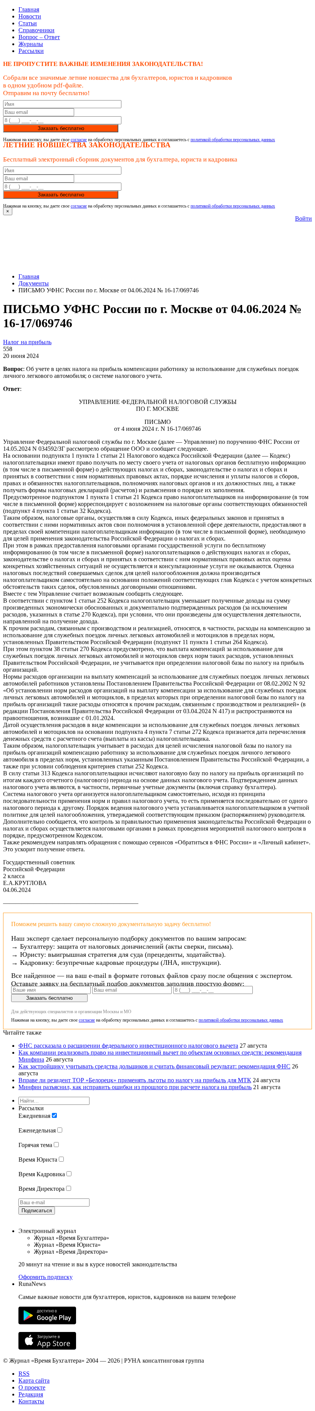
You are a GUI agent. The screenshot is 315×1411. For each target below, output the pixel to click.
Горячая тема (35, 1145)
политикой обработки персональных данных (233, 139)
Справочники (36, 30)
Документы (33, 283)
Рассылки (31, 51)
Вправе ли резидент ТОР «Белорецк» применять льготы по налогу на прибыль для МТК (134, 1080)
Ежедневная (34, 1116)
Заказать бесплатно (61, 128)
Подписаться (37, 1210)
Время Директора (41, 1188)
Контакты (31, 1401)
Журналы (30, 44)
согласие (79, 139)
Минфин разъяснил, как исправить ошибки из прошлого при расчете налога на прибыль (135, 1087)
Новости (29, 16)
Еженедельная (37, 1130)
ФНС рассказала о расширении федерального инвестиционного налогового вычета (128, 1045)
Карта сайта (34, 1380)
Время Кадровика (41, 1174)
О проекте (31, 1387)
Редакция (30, 1394)
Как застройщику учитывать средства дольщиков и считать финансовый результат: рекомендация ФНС (154, 1066)
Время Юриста (37, 1159)
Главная (28, 9)
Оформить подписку (45, 1277)
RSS (24, 1373)
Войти (303, 218)
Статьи (27, 23)
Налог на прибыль (27, 342)
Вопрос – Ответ (39, 37)
